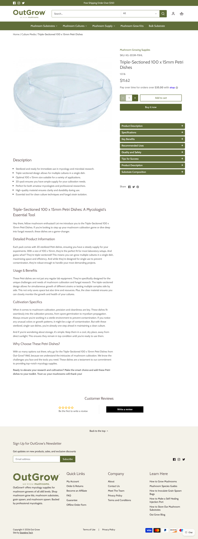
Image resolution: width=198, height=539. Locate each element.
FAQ (69, 495)
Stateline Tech (26, 532)
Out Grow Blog (157, 514)
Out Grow (35, 529)
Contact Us (114, 486)
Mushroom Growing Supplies (135, 49)
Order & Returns (75, 486)
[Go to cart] (181, 13)
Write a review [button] (125, 409)
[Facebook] (14, 3)
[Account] (174, 13)
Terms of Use (89, 529)
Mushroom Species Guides (163, 486)
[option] (63, 95)
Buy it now (151, 107)
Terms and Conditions (119, 500)
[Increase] (135, 98)
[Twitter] (23, 3)
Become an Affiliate (77, 490)
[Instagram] (18, 3)
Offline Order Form (76, 504)
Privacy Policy (115, 495)
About (111, 481)
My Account (73, 481)
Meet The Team (116, 490)
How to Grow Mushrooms (163, 481)
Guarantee (72, 500)
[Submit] (163, 13)
